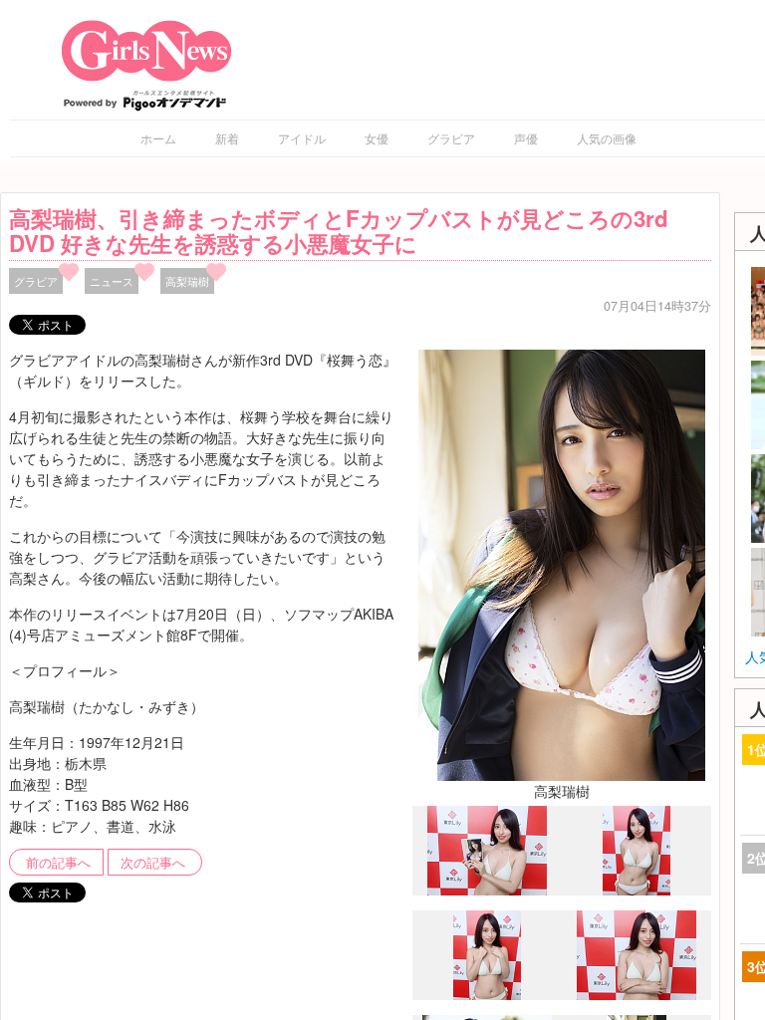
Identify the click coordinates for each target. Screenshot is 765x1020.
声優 (526, 137)
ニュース (111, 281)
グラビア (451, 137)
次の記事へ (153, 863)
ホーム (158, 137)
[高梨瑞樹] (561, 563)
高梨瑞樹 (187, 281)
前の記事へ (58, 863)
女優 (376, 137)
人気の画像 (607, 137)
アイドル (302, 137)
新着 (227, 137)
